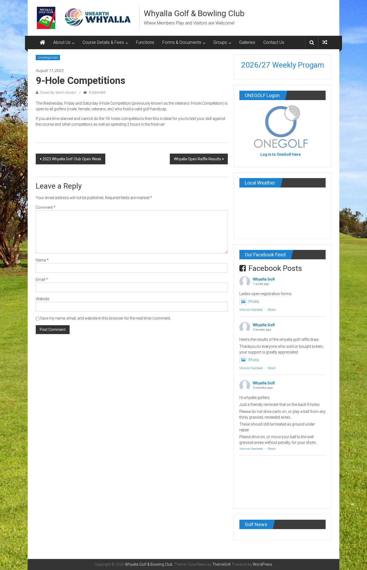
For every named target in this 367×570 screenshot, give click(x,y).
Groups (220, 42)
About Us (61, 42)
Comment (45, 207)
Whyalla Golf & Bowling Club (194, 13)
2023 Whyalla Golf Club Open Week (71, 159)
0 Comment (97, 92)
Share (272, 309)
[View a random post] (324, 42)
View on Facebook (251, 309)
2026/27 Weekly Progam (282, 65)
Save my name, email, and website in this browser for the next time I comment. (105, 318)
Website (42, 299)
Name (42, 260)
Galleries (247, 42)
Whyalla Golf (264, 279)
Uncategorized (48, 57)
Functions (145, 42)
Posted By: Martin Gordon (57, 92)
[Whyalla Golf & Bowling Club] (42, 42)
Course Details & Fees (103, 42)
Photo (254, 301)
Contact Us (273, 42)
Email (42, 279)
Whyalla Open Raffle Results (197, 159)
